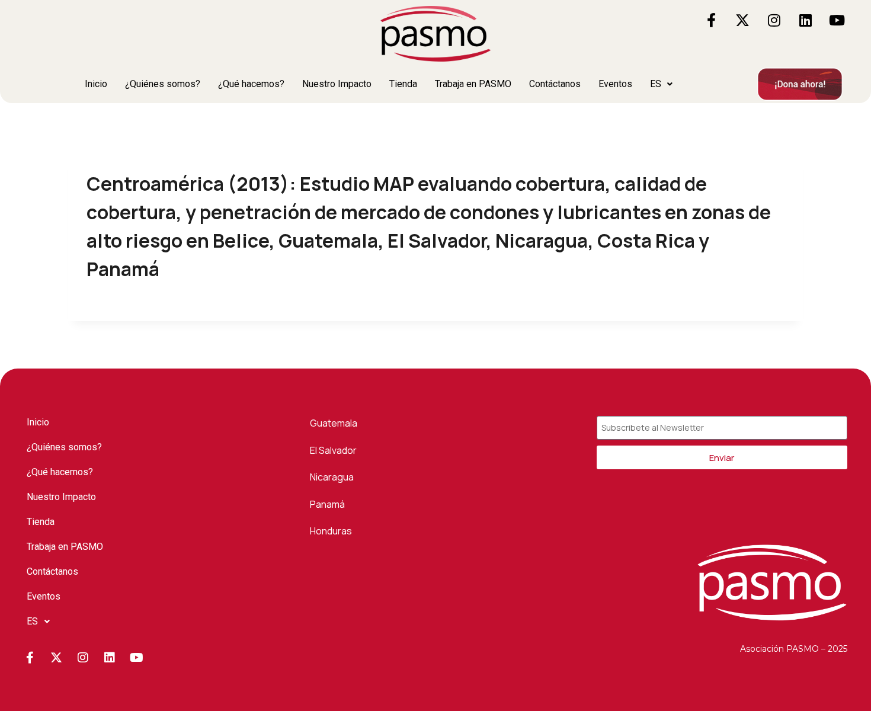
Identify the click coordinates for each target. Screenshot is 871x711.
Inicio (96, 83)
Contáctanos (555, 83)
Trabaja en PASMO (473, 83)
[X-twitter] (742, 20)
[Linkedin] (805, 20)
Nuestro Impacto (337, 83)
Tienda (403, 83)
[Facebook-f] (711, 20)
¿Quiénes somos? (162, 83)
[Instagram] (774, 20)
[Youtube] (836, 20)
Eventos (615, 83)
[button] (661, 84)
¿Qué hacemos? (251, 83)
